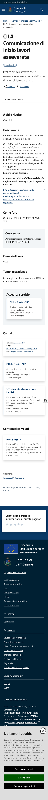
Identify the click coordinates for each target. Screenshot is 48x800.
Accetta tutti (24, 777)
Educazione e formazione (15, 637)
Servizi (15, 20)
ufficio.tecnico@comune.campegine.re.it (21, 348)
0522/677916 (19, 342)
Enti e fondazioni (11, 592)
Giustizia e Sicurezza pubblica (16, 667)
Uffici (6, 588)
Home (6, 20)
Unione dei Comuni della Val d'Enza (15, 2)
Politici (6, 596)
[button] (41, 9)
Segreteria (8, 663)
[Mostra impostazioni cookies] (45, 400)
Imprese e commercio (30, 20)
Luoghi (7, 683)
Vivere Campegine (13, 676)
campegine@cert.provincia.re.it (22, 351)
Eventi (6, 687)
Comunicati (9, 621)
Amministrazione (16, 572)
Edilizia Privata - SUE (19, 302)
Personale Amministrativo (15, 601)
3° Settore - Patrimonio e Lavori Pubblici (21, 391)
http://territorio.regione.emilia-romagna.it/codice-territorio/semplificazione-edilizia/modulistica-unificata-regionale (19, 196)
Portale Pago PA (13, 439)
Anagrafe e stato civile (14, 642)
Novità (11, 614)
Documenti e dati (11, 605)
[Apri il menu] (3, 9)
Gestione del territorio (13, 659)
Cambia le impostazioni (24, 786)
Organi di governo (11, 579)
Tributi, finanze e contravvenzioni (18, 646)
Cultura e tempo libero (13, 650)
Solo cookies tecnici (24, 769)
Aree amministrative (13, 584)
